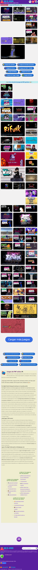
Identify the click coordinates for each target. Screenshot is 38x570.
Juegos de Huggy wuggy (13, 75)
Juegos (1, 552)
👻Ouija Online (23, 481)
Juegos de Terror (11, 68)
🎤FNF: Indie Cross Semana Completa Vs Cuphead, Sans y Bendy (25, 489)
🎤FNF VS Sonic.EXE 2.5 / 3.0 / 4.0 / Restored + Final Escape (25, 477)
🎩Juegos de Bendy (12, 494)
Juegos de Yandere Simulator (27, 64)
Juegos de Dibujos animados (29, 364)
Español (4, 563)
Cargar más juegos (19, 339)
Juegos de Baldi (28, 75)
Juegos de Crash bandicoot (12, 353)
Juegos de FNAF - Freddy (26, 68)
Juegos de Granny (26, 71)
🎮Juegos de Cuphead (13, 482)
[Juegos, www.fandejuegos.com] (7, 2)
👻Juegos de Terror (12, 488)
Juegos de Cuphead (9, 64)
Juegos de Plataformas (13, 357)
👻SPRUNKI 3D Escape (19, 505)
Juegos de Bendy (12, 71)
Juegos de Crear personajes (9, 364)
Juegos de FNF (12, 361)
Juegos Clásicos (27, 357)
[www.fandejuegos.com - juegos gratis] (7, 549)
